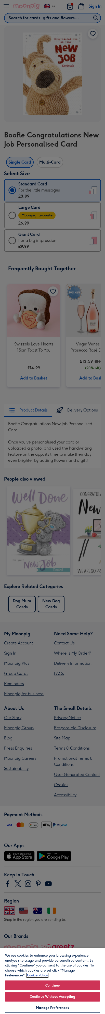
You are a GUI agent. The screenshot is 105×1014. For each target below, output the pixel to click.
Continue (52, 985)
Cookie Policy (37, 975)
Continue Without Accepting (52, 997)
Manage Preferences (52, 1008)
